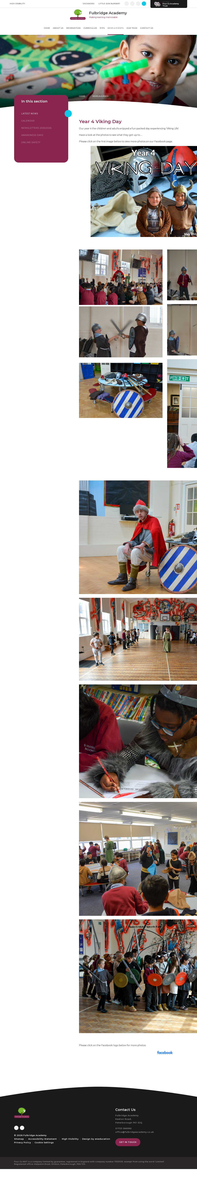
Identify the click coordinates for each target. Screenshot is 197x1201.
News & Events (100, 96)
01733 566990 (123, 1128)
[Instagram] (132, 3)
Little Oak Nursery (109, 3)
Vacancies (88, 3)
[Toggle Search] (144, 3)
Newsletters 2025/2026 (36, 128)
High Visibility (17, 3)
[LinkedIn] (138, 3)
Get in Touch (127, 1142)
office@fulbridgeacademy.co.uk (134, 1132)
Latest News (123, 96)
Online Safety (30, 142)
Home (82, 96)
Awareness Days (32, 135)
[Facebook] (126, 3)
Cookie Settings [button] (44, 1142)
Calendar (28, 120)
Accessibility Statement (42, 1139)
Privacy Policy (22, 1142)
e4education (102, 1139)
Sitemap (19, 1139)
